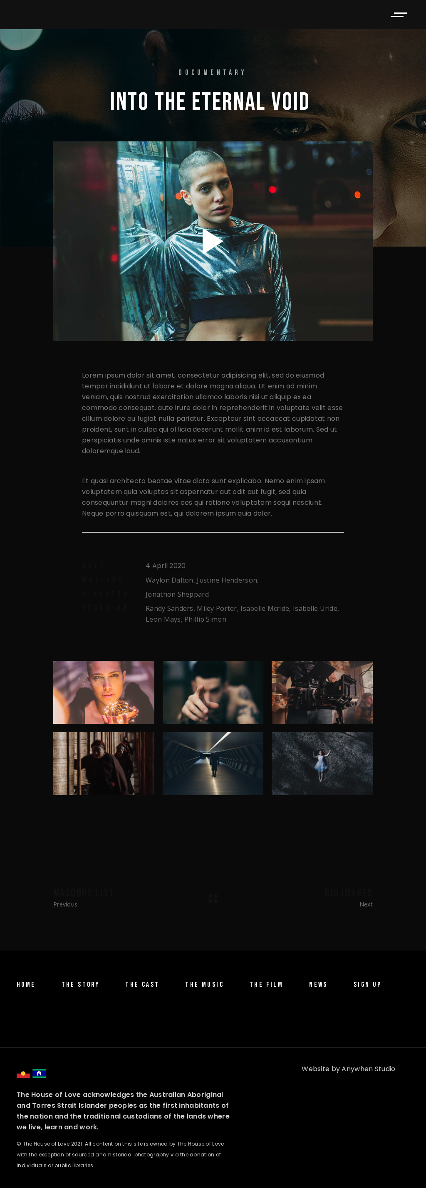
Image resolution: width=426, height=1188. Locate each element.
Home (26, 985)
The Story (81, 985)
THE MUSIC (204, 985)
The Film (266, 985)
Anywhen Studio (368, 1069)
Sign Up (368, 985)
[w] (103, 692)
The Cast (142, 985)
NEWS (318, 985)
